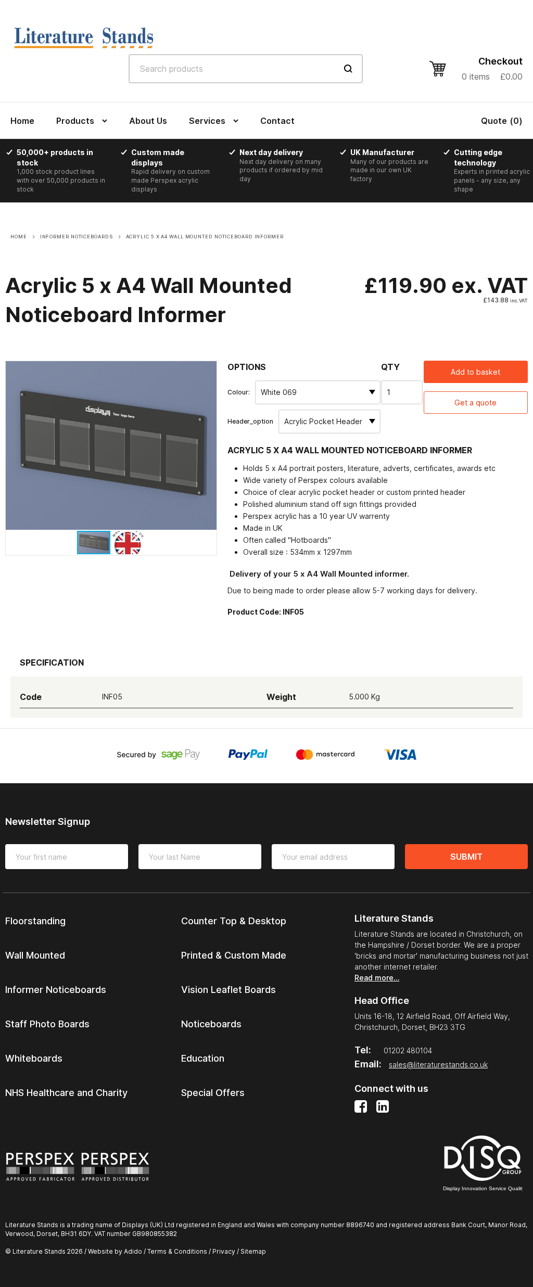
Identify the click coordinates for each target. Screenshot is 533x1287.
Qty (390, 367)
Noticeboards (211, 1023)
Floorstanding (35, 920)
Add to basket (475, 371)
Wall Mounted (35, 955)
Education (202, 1058)
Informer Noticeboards (55, 989)
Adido (133, 1251)
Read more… (376, 977)
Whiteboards (33, 1058)
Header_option (250, 421)
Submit (466, 856)
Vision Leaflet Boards (228, 989)
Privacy (223, 1251)
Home (22, 121)
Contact (277, 121)
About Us (148, 121)
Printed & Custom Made (233, 955)
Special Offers (213, 1092)
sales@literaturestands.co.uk (438, 1064)
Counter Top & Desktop (233, 920)
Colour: (238, 392)
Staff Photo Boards (47, 1023)
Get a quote (475, 402)
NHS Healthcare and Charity (66, 1092)
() (502, 121)
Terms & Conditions (177, 1251)
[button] (207, 370)
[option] (66, 170)
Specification (52, 662)
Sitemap (253, 1251)
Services (207, 121)
